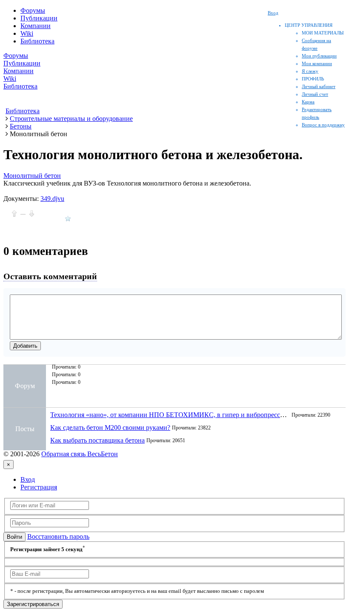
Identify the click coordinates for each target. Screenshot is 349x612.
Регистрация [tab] (38, 487)
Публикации (38, 18)
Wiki (26, 33)
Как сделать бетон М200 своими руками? (110, 427)
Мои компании (317, 63)
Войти (14, 537)
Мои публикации (319, 55)
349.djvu (52, 198)
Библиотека (37, 41)
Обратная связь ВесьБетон (79, 454)
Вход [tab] (27, 479)
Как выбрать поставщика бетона (97, 440)
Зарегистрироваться (33, 604)
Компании (35, 25)
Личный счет (315, 94)
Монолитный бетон (32, 175)
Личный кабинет (318, 86)
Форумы (32, 10)
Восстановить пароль (58, 536)
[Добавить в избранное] (68, 218)
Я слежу (310, 71)
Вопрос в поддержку (323, 124)
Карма (308, 101)
